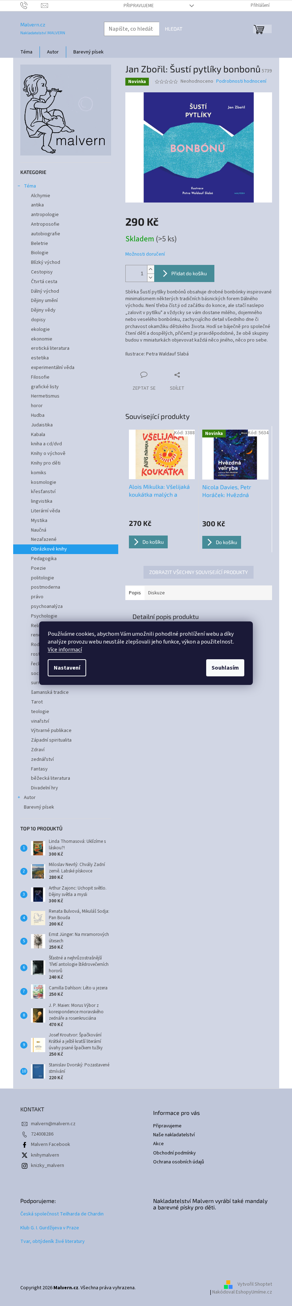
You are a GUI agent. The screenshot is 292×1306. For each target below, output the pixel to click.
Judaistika (42, 425)
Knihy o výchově (48, 453)
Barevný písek (39, 807)
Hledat (173, 29)
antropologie (45, 214)
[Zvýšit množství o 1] (150, 269)
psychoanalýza (47, 606)
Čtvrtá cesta (44, 281)
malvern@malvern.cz (53, 1123)
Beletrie (39, 243)
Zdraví (38, 749)
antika (37, 205)
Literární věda (45, 510)
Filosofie (40, 377)
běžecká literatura (50, 778)
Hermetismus (45, 396)
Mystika (39, 520)
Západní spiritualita (51, 740)
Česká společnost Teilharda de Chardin (62, 1214)
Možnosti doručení (145, 254)
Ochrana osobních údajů (178, 1162)
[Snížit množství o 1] (150, 277)
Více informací (65, 650)
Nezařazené (44, 539)
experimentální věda (52, 367)
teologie (40, 711)
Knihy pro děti (46, 463)
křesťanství (43, 491)
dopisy (38, 319)
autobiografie (45, 233)
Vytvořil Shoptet (255, 1284)
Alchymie (40, 195)
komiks (38, 472)
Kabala (38, 434)
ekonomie (41, 339)
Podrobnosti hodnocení (241, 81)
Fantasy (39, 769)
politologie (42, 578)
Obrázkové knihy (49, 549)
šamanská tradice (50, 692)
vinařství (40, 721)
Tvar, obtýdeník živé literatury (52, 1241)
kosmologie (43, 482)
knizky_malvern (47, 1165)
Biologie (39, 252)
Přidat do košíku (189, 273)
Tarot (37, 702)
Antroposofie (45, 224)
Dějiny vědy (43, 310)
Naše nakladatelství (174, 1135)
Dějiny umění (44, 300)
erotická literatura (50, 348)
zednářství (42, 759)
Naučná (38, 530)
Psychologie (44, 616)
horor (37, 405)
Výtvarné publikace (51, 730)
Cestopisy (42, 272)
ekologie (40, 329)
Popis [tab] (135, 592)
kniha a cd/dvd (46, 443)
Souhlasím (225, 668)
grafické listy (45, 386)
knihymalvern (45, 1155)
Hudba (38, 415)
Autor (30, 797)
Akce (158, 1144)
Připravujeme (139, 5)
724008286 (42, 1134)
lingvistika (41, 501)
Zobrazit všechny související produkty (198, 572)
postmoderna (45, 587)
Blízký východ (45, 262)
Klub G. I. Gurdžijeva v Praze (49, 1228)
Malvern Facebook (50, 1144)
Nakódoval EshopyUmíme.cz (242, 1292)
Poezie (38, 568)
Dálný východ (45, 291)
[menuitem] (26, 52)
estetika (40, 358)
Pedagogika (44, 558)
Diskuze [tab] (156, 592)
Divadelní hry (44, 788)
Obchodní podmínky (174, 1153)
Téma (30, 186)
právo (37, 596)
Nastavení (67, 668)
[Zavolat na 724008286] (30, 5)
